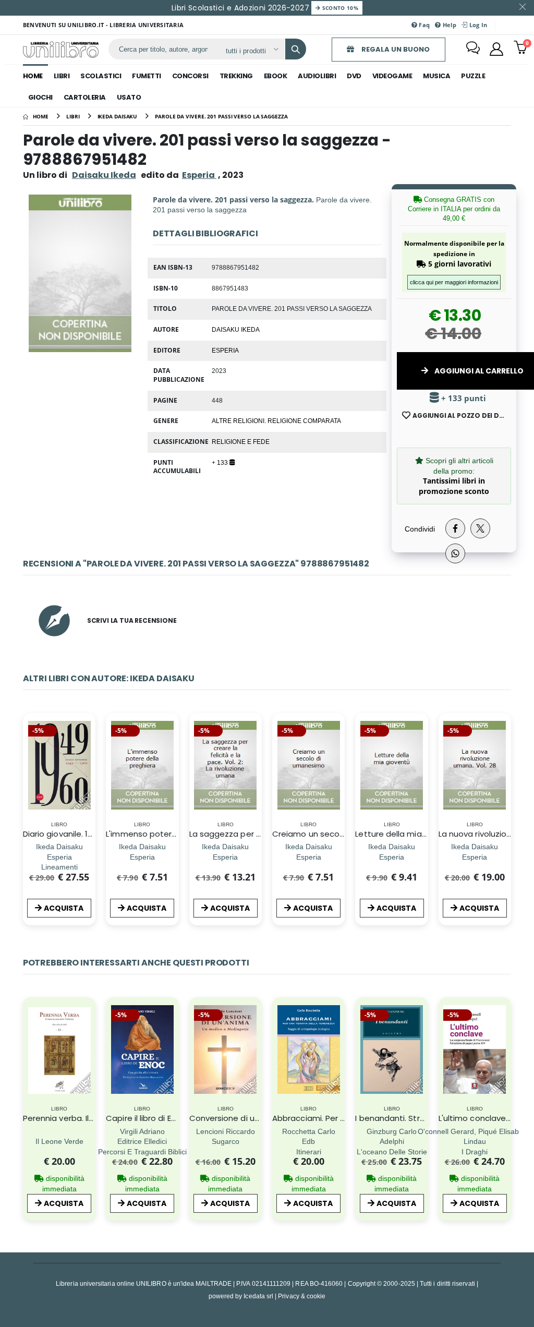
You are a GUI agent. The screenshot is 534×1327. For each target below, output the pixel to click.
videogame (392, 76)
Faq (423, 25)
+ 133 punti (462, 398)
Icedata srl (258, 1296)
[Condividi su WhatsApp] (455, 553)
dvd (354, 76)
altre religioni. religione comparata (276, 420)
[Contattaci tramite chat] (473, 49)
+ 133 (220, 462)
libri (62, 76)
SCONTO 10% (339, 7)
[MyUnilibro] (496, 49)
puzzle (473, 76)
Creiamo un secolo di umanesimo (338, 833)
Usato (129, 97)
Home (33, 76)
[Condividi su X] (480, 528)
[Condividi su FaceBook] (455, 528)
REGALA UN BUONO (395, 49)
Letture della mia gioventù (406, 833)
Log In (477, 25)
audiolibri (317, 76)
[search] (295, 49)
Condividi (420, 529)
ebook (275, 76)
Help (448, 25)
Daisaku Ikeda (104, 175)
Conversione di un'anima (237, 1118)
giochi (40, 97)
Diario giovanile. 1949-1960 (73, 833)
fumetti (146, 76)
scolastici (100, 76)
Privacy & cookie (301, 1296)
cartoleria (85, 97)
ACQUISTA (63, 908)
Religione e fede (241, 441)
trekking (236, 76)
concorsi (190, 76)
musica (436, 76)
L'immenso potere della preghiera (172, 833)
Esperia (225, 350)
